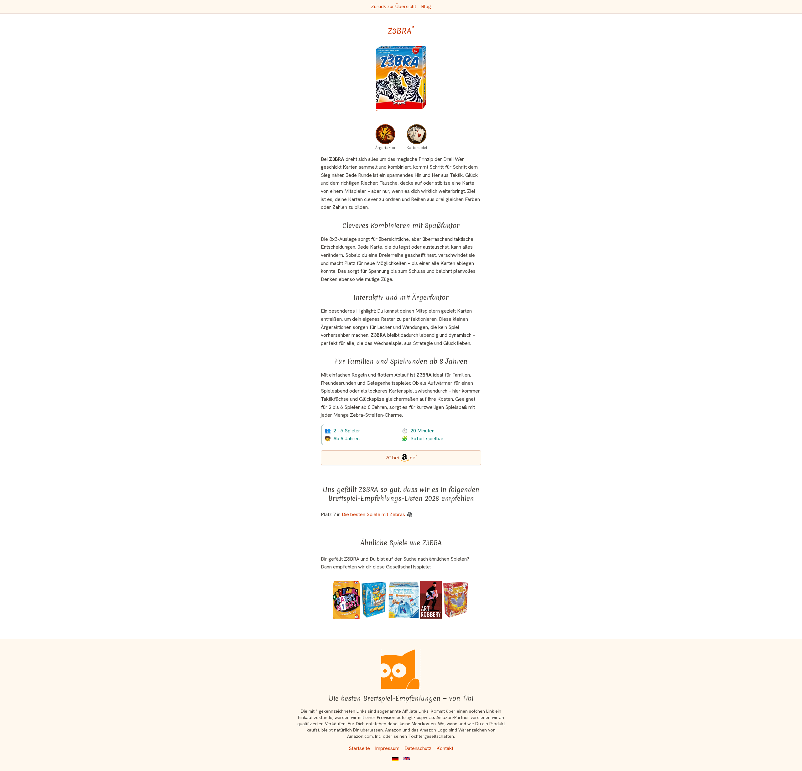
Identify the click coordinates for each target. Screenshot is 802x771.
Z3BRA (401, 31)
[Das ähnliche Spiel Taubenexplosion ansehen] (455, 600)
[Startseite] (401, 669)
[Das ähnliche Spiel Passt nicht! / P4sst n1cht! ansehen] (346, 600)
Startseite (359, 748)
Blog (426, 6)
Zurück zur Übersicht (393, 6)
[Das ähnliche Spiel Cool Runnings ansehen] (403, 600)
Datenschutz (417, 748)
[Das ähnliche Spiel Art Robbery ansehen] (431, 600)
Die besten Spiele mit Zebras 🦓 (377, 514)
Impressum (387, 748)
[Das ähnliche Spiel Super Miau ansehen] (374, 600)
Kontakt (444, 748)
